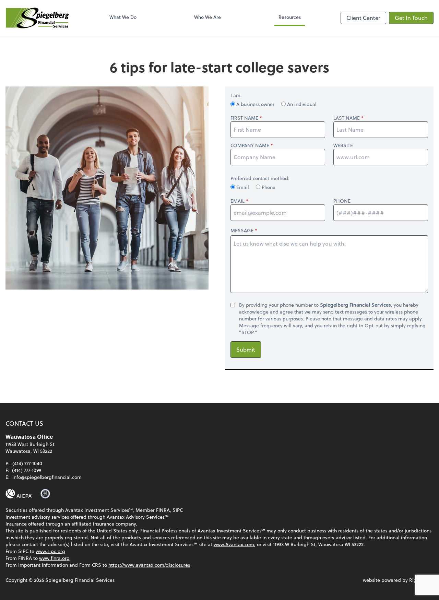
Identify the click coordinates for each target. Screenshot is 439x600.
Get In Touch (411, 18)
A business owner (255, 104)
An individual (301, 104)
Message (241, 230)
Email (242, 187)
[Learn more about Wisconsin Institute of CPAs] (45, 493)
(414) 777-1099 (26, 470)
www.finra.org (54, 558)
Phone (267, 187)
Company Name (249, 145)
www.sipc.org (50, 551)
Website (343, 145)
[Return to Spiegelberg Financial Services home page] (37, 17)
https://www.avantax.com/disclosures (149, 564)
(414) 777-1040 (27, 463)
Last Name (346, 118)
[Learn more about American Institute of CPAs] (18, 493)
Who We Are (207, 17)
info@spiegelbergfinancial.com (47, 477)
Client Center (363, 18)
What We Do (123, 17)
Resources (289, 17)
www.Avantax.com (234, 544)
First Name (244, 118)
